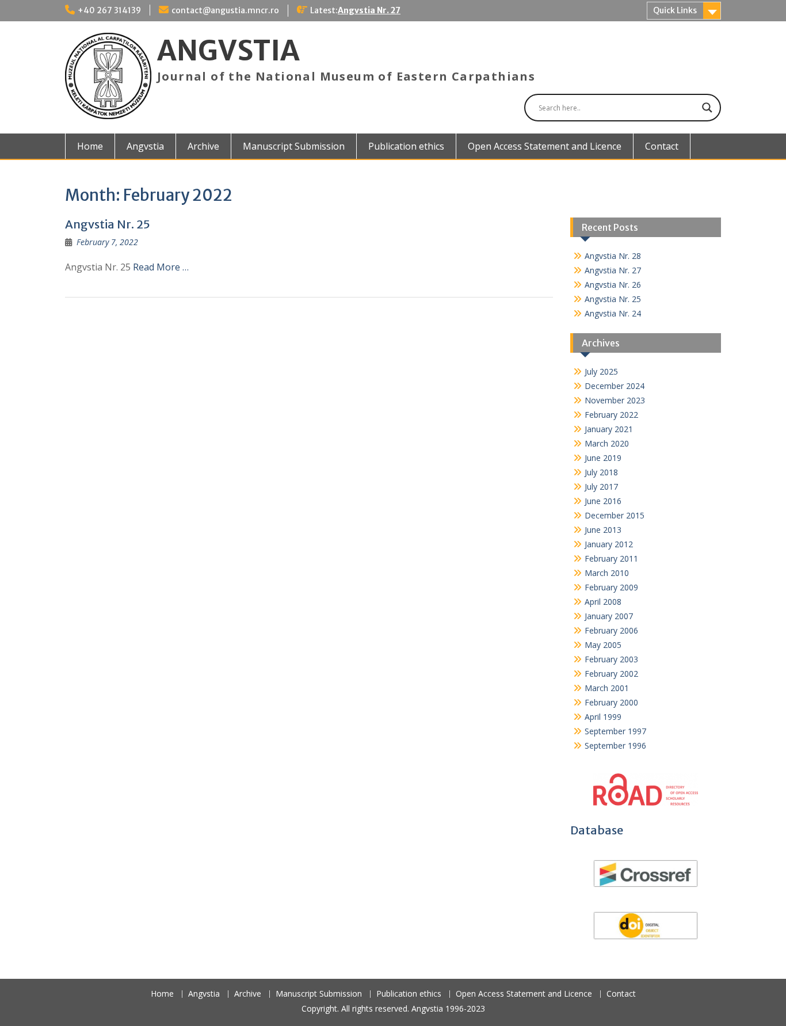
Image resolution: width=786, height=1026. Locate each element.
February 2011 (611, 558)
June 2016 (603, 500)
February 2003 (611, 659)
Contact (661, 146)
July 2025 (601, 371)
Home (90, 146)
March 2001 (607, 687)
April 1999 (603, 716)
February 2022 (611, 414)
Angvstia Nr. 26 (613, 284)
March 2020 (607, 443)
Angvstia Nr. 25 (107, 224)
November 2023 (615, 400)
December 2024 (614, 385)
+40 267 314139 (109, 10)
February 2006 (611, 630)
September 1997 (615, 731)
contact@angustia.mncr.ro (225, 10)
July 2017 (601, 486)
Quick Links (675, 10)
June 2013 (603, 529)
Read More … (161, 267)
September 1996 (615, 745)
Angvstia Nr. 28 (613, 255)
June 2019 (603, 457)
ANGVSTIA (228, 50)
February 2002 (611, 673)
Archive (203, 146)
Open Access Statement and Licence (544, 146)
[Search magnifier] (707, 108)
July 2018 (601, 472)
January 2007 (609, 616)
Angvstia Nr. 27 (369, 10)
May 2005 (603, 644)
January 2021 (609, 429)
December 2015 (614, 515)
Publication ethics (406, 146)
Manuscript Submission (294, 146)
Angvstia (145, 146)
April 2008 (603, 601)
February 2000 (611, 702)
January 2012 (609, 544)
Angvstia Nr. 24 (613, 313)
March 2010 (607, 572)
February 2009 (611, 587)
